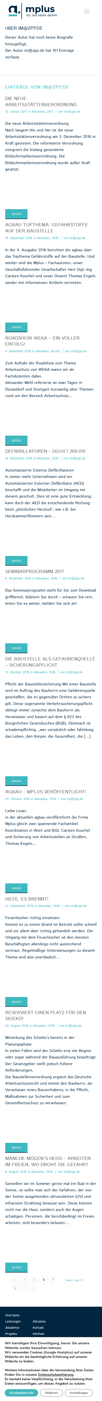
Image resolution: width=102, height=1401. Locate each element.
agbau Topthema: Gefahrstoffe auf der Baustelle (46, 228)
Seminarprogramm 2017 (34, 571)
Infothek (38, 1334)
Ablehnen (51, 1393)
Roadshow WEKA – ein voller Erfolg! (42, 341)
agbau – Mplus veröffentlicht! (45, 792)
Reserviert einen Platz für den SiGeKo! (45, 1015)
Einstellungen (79, 1393)
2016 (55, 238)
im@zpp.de (72, 111)
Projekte (11, 1334)
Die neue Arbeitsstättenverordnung (41, 101)
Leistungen (13, 1321)
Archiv (55, 351)
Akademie (12, 1328)
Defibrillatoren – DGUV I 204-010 (45, 451)
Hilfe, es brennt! (27, 899)
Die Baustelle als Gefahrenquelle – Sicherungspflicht (50, 662)
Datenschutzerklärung (55, 1374)
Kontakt (38, 1328)
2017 (50, 111)
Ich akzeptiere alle (21, 1393)
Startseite (12, 1315)
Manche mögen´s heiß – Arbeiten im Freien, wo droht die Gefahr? (48, 1161)
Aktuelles (38, 111)
